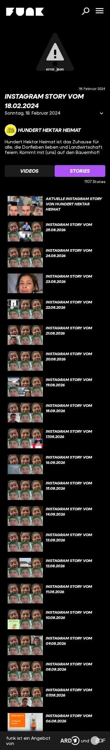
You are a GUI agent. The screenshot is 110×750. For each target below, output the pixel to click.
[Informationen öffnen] (101, 114)
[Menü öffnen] (99, 11)
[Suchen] (85, 11)
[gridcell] (55, 206)
